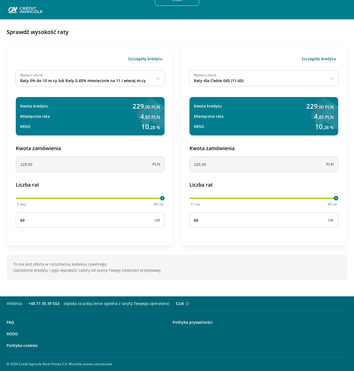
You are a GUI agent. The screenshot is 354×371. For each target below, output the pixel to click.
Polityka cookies (22, 345)
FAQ (10, 322)
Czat (180, 303)
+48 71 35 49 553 (43, 303)
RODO (12, 333)
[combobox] (90, 78)
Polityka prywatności (192, 322)
